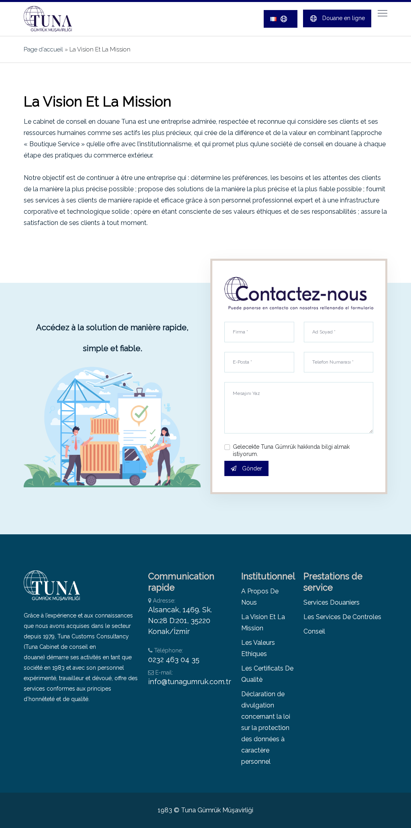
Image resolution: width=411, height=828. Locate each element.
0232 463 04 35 (173, 659)
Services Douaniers (331, 602)
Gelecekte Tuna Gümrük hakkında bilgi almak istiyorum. (291, 450)
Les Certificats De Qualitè (267, 673)
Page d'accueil (43, 49)
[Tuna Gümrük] (54, 19)
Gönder (251, 468)
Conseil (314, 631)
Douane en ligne (343, 18)
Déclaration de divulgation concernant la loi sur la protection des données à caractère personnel (265, 727)
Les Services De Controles (342, 617)
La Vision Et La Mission (263, 622)
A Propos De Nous (260, 596)
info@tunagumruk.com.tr (189, 681)
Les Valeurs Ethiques (258, 648)
